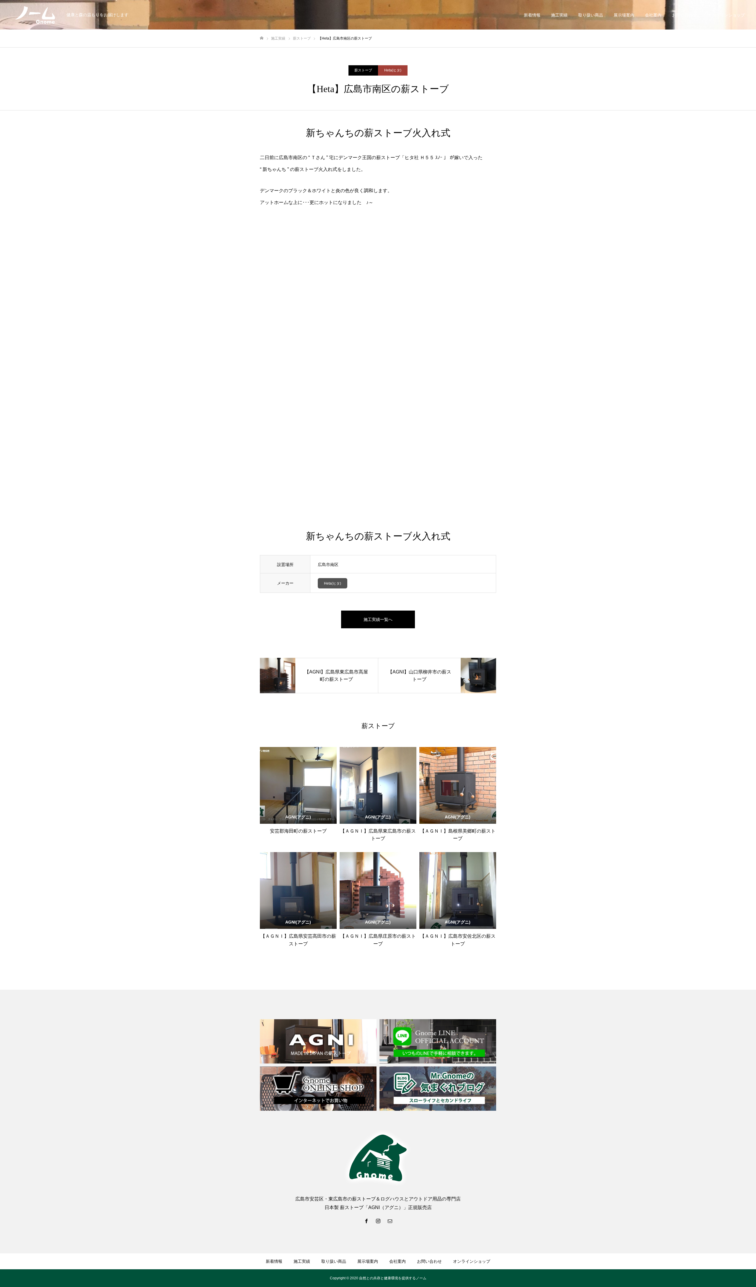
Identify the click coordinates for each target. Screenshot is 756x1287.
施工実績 (559, 15)
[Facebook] (366, 1221)
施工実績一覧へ (378, 619)
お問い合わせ (684, 15)
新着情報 (532, 15)
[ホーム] (261, 38)
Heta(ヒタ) (392, 70)
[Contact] (390, 1221)
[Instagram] (378, 1221)
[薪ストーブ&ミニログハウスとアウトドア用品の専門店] (35, 14)
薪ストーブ (363, 70)
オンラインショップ (726, 15)
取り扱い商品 (590, 15)
